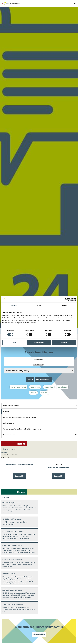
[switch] (29, 334)
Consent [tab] (13, 305)
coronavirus (49, 387)
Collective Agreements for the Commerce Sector (19, 417)
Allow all (64, 342)
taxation (33, 393)
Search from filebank (39, 352)
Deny (14, 342)
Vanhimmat (13, 455)
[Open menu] (74, 3)
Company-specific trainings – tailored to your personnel (22, 429)
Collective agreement (18, 387)
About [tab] (64, 305)
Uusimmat (4, 455)
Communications (9, 435)
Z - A (7, 457)
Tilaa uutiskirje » (39, 634)
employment (35, 387)
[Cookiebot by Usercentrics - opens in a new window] (67, 299)
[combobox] (39, 364)
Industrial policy (8, 423)
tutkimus (44, 393)
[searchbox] (46, 365)
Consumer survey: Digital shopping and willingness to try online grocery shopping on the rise (18, 609)
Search (30, 379)
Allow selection (39, 342)
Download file (19, 476)
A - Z (2, 457)
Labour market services (11, 405)
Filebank (6, 411)
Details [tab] (39, 305)
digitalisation (62, 387)
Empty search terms (43, 379)
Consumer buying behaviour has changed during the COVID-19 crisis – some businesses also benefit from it (18, 565)
